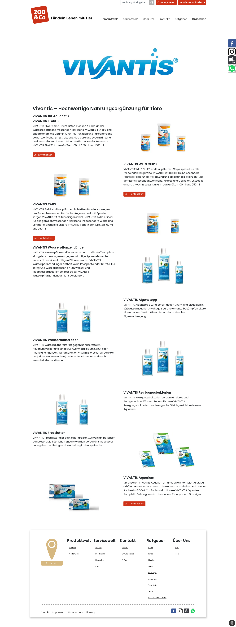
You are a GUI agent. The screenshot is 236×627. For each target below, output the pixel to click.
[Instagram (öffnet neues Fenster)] (180, 611)
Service (98, 547)
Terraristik (152, 585)
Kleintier (151, 560)
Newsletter (99, 560)
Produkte (72, 547)
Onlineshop (199, 19)
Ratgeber (181, 19)
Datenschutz (75, 612)
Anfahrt (125, 560)
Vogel (150, 566)
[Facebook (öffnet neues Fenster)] (173, 611)
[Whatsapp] (193, 611)
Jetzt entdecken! (43, 154)
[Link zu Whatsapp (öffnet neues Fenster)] (232, 69)
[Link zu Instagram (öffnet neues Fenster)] (232, 52)
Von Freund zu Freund (157, 598)
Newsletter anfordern (192, 2)
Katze (150, 554)
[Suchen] (151, 2)
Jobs (177, 547)
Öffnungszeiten (166, 2)
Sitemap (91, 612)
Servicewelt (130, 19)
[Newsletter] (186, 611)
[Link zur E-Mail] (232, 60)
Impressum (58, 612)
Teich (150, 591)
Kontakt (165, 19)
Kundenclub (100, 554)
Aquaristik (152, 579)
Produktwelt (110, 19)
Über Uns (148, 19)
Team (177, 554)
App (97, 566)
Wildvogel (152, 573)
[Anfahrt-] (52, 553)
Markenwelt (74, 554)
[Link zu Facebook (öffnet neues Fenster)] (232, 43)
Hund (150, 547)
